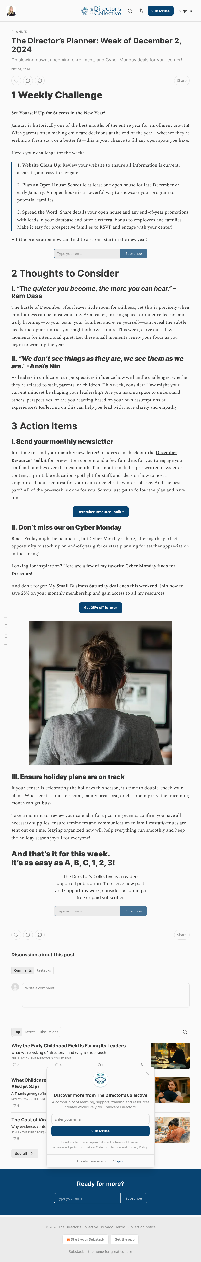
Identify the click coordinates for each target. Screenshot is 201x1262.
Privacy (107, 1227)
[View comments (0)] (28, 80)
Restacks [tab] (44, 970)
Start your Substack (87, 1239)
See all (21, 1153)
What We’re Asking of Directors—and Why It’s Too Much (58, 1052)
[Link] (4, 95)
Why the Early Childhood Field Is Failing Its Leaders (68, 1046)
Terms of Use (124, 1142)
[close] (147, 1074)
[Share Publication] (141, 11)
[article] (100, 1056)
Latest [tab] (30, 1032)
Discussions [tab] (49, 1032)
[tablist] (32, 970)
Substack (76, 1251)
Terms (120, 1227)
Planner (19, 32)
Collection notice (142, 1227)
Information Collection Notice (99, 1147)
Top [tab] (17, 1032)
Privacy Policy (137, 1147)
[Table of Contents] (5, 631)
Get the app (125, 1239)
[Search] (130, 11)
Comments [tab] (23, 970)
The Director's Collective (51, 1058)
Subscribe (160, 10)
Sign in (185, 10)
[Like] (16, 80)
